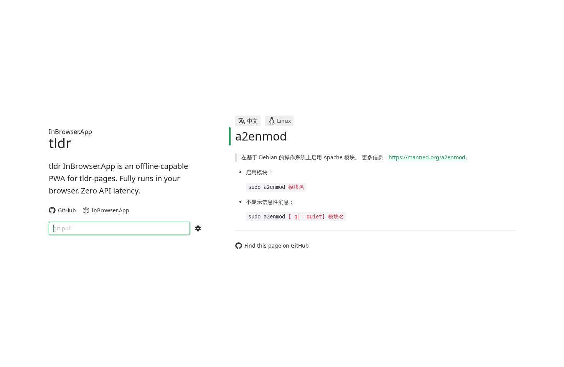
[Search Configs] (197, 228)
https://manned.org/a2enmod (427, 157)
